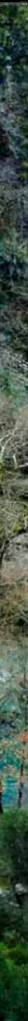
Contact (26, 1)
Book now (22, 1)
